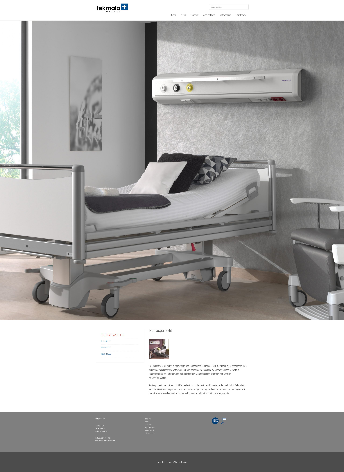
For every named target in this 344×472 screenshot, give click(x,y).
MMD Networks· (180, 462)
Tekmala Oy (115, 9)
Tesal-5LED (105, 347)
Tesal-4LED (105, 341)
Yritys (147, 422)
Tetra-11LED (106, 354)
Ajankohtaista (150, 427)
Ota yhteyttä (149, 430)
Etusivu (148, 419)
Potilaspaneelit (112, 335)
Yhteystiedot (149, 433)
